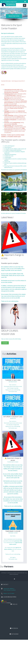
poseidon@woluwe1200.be (10, 597)
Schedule (5, 343)
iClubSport (8, 602)
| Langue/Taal (12, 1)
